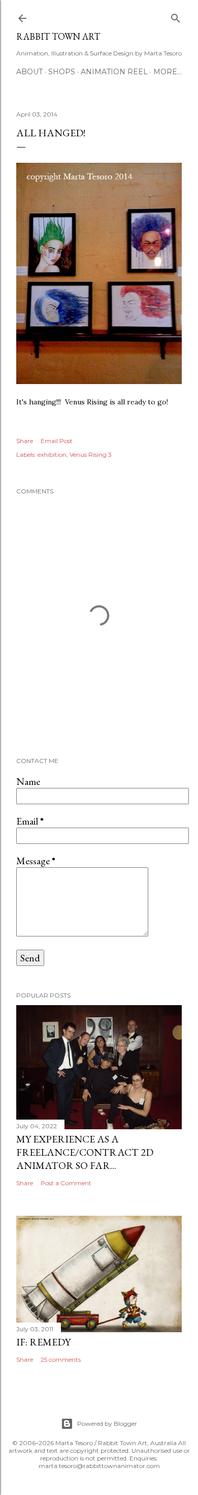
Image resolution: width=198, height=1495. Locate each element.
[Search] (176, 16)
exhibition (52, 454)
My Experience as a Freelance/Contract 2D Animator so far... (84, 1152)
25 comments (61, 1359)
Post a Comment (66, 1183)
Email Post (57, 441)
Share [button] (24, 441)
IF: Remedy (43, 1342)
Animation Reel (114, 71)
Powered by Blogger (107, 1423)
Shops (61, 71)
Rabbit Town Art (58, 36)
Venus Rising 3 (91, 454)
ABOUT (29, 71)
